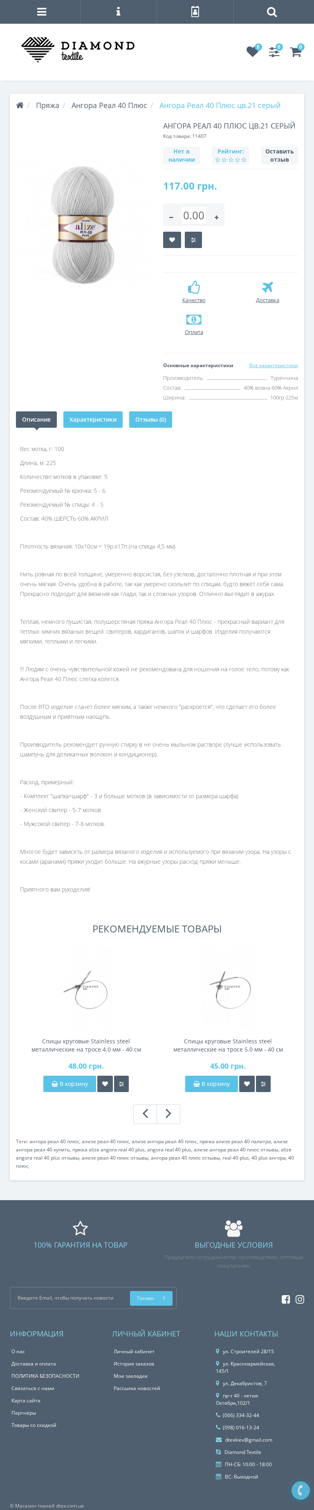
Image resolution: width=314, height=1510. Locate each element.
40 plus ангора (268, 1157)
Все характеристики (273, 365)
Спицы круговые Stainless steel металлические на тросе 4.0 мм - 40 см (86, 1045)
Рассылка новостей (137, 1388)
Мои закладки (131, 1375)
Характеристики (93, 419)
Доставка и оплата (33, 1363)
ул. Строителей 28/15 (248, 1351)
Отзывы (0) (150, 419)
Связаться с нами (32, 1388)
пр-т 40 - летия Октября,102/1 (237, 1399)
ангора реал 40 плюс (54, 1141)
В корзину (73, 1084)
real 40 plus (235, 1157)
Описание (36, 419)
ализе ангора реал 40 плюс (164, 1141)
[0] (253, 54)
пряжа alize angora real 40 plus (108, 1149)
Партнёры (23, 1412)
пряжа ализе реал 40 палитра (235, 1141)
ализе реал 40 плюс (105, 1141)
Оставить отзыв (279, 155)
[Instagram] (298, 1297)
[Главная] (20, 105)
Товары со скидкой (33, 1425)
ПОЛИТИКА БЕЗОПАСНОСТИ (45, 1375)
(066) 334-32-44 (241, 1415)
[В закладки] (172, 240)
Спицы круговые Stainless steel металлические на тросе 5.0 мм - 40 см (228, 1045)
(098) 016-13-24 (241, 1427)
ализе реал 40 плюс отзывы (115, 1157)
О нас (18, 1351)
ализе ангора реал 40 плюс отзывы (236, 1149)
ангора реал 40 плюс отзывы (185, 1157)
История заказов (134, 1363)
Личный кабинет (134, 1351)
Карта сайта (25, 1400)
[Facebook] (284, 1297)
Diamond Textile (242, 1452)
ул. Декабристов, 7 (245, 1383)
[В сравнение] (193, 240)
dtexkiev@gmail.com (248, 1439)
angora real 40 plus (169, 1149)
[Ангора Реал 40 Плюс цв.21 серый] (83, 225)
